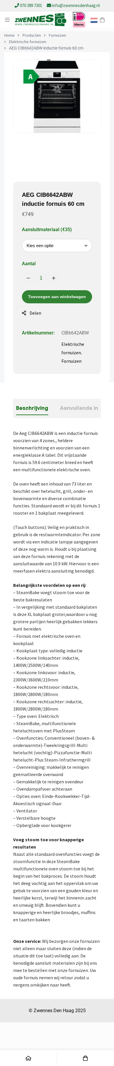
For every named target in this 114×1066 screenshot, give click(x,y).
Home (9, 35)
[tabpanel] (57, 709)
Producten (32, 35)
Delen (35, 313)
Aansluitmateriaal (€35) (47, 229)
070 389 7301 (31, 5)
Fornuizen (57, 35)
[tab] (32, 408)
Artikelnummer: (38, 333)
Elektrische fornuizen (27, 41)
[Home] (28, 1058)
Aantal (29, 263)
